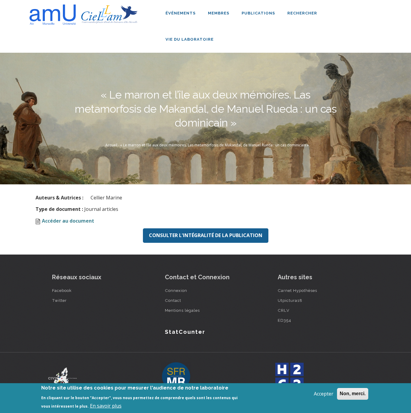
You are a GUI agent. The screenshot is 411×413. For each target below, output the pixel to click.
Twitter (59, 300)
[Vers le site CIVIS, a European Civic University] (63, 376)
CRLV (283, 310)
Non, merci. (353, 393)
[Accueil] (85, 12)
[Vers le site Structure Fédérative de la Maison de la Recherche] (176, 377)
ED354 (284, 320)
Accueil (111, 145)
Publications (259, 13)
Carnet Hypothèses (297, 290)
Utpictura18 (290, 300)
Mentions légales (182, 310)
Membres (219, 13)
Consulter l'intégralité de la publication (205, 235)
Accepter (323, 393)
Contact (173, 300)
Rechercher (302, 13)
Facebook (62, 290)
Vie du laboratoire (190, 39)
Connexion (176, 290)
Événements (181, 13)
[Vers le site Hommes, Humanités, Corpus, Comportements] (289, 377)
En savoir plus (106, 405)
